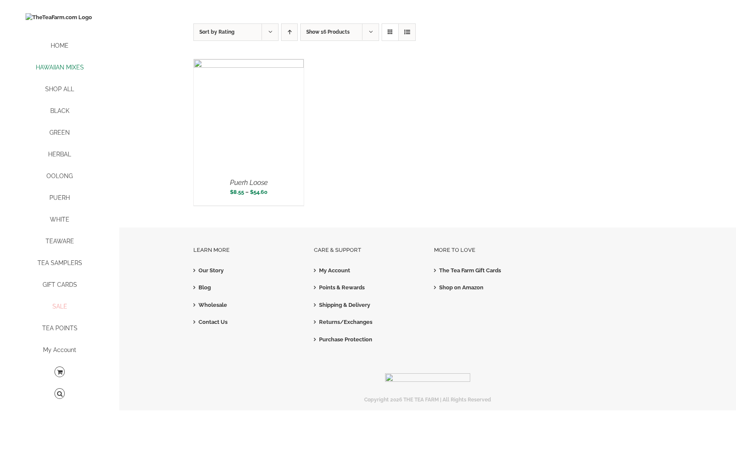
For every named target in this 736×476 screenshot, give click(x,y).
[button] (59, 394)
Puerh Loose (249, 183)
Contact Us (212, 322)
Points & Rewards (342, 287)
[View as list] (407, 32)
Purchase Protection (345, 339)
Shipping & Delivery (344, 305)
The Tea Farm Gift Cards (470, 270)
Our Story (211, 270)
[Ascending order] (289, 32)
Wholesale (212, 305)
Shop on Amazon (461, 287)
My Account (334, 270)
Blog (204, 287)
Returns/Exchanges (345, 322)
